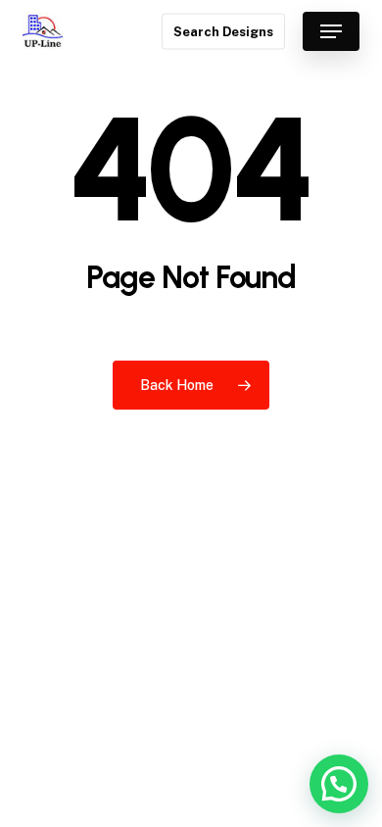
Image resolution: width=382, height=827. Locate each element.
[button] (331, 31)
